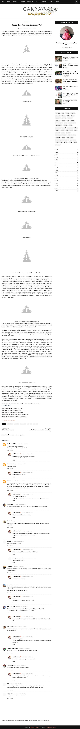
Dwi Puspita (10, 504)
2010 (66, 190)
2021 (66, 162)
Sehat (57, 139)
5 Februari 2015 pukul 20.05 (21, 606)
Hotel (74, 122)
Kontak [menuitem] (57, 1)
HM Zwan (9, 566)
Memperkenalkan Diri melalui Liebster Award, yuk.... (14, 416)
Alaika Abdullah (11, 606)
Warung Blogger (11, 420)
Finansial (72, 120)
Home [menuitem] (3, 1)
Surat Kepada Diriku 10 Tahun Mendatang (12, 412)
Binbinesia (58, 115)
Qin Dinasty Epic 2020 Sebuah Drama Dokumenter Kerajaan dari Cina (70, 65)
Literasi (62, 130)
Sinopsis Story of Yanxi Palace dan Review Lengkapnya (70, 57)
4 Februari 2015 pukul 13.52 (19, 480)
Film (68, 120)
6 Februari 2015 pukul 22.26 (27, 656)
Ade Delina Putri (11, 444)
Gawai (61, 122)
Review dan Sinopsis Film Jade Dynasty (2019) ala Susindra (70, 94)
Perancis (68, 132)
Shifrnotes (9, 481)
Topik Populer (73, 139)
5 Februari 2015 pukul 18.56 (19, 584)
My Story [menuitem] (15, 1)
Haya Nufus (10, 585)
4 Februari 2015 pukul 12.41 (27, 454)
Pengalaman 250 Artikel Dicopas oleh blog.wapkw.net (15, 414)
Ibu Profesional (59, 125)
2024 (66, 154)
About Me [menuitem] (22, 1)
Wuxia (70, 142)
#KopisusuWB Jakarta (25, 31)
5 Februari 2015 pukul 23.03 (20, 626)
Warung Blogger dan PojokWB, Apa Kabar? (12, 408)
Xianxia (75, 142)
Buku (68, 115)
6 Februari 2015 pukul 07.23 (24, 648)
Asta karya (58, 113)
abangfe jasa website (17, 558)
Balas (8, 450)
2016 (66, 175)
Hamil (66, 122)
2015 (66, 178)
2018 (66, 170)
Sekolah (66, 139)
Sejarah (61, 139)
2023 (66, 157)
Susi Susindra (22, 28)
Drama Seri (70, 118)
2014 (66, 180)
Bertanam (73, 113)
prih (8, 683)
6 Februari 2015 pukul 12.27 (19, 665)
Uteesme (49, 351)
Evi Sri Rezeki (10, 626)
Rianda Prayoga (11, 521)
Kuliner (75, 127)
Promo (74, 135)
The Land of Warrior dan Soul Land (70, 87)
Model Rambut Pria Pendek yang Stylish (70, 100)
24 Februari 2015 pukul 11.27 (20, 693)
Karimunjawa (58, 127)
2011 (66, 188)
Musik (75, 130)
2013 (66, 183)
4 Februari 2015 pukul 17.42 (27, 494)
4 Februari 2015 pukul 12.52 (20, 464)
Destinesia (58, 118)
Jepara (70, 125)
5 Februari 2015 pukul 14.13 (18, 541)
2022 (66, 160)
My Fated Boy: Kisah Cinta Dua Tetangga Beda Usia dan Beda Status (70, 73)
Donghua (64, 118)
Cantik (72, 115)
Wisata (65, 142)
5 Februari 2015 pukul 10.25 (22, 521)
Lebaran (57, 130)
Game (57, 122)
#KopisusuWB (9, 64)
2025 (66, 152)
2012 (66, 185)
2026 (66, 149)
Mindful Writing (69, 130)
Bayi (63, 113)
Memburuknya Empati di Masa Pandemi (11, 410)
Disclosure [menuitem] (30, 1)
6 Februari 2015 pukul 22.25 (27, 636)
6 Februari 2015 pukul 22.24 (27, 616)
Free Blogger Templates (51, 727)
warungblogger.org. (24, 356)
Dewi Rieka (10, 665)
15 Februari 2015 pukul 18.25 (16, 683)
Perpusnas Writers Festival (61, 135)
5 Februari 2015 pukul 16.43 (30, 558)
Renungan (58, 137)
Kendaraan (70, 127)
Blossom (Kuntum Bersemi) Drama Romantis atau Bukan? (70, 80)
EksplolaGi (58, 120)
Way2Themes (36, 727)
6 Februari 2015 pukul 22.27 (27, 673)
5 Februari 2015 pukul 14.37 (27, 531)
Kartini (64, 127)
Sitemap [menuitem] (8, 1)
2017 (66, 172)
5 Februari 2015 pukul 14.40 (18, 566)
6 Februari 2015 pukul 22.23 (27, 596)
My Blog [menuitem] (44, 1)
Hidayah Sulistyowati (12, 648)
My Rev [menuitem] (50, 1)
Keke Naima (10, 693)
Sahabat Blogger (70, 137)
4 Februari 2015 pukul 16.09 (20, 504)
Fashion (63, 120)
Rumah (63, 137)
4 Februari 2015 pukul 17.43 (27, 512)
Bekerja (67, 113)
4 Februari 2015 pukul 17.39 (27, 472)
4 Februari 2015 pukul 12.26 (22, 443)
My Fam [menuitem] (36, 1)
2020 (66, 165)
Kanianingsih (10, 464)
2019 (66, 167)
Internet (65, 125)
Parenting (58, 132)
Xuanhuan (58, 144)
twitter (50, 354)
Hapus (11, 450)
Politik (70, 135)
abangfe (9, 541)
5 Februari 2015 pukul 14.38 (27, 549)
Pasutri (63, 132)
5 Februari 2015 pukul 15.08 (27, 576)
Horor (70, 122)
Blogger (5, 420)
